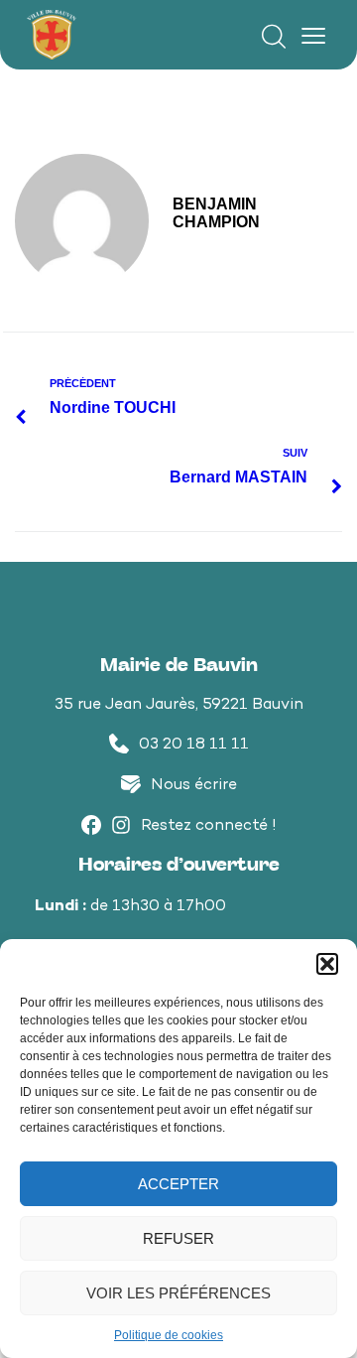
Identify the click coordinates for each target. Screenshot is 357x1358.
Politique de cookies (168, 1335)
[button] (327, 964)
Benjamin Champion (216, 213)
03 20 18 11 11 (194, 745)
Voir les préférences (178, 1293)
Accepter (178, 1183)
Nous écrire (194, 785)
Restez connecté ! (209, 826)
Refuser (178, 1238)
